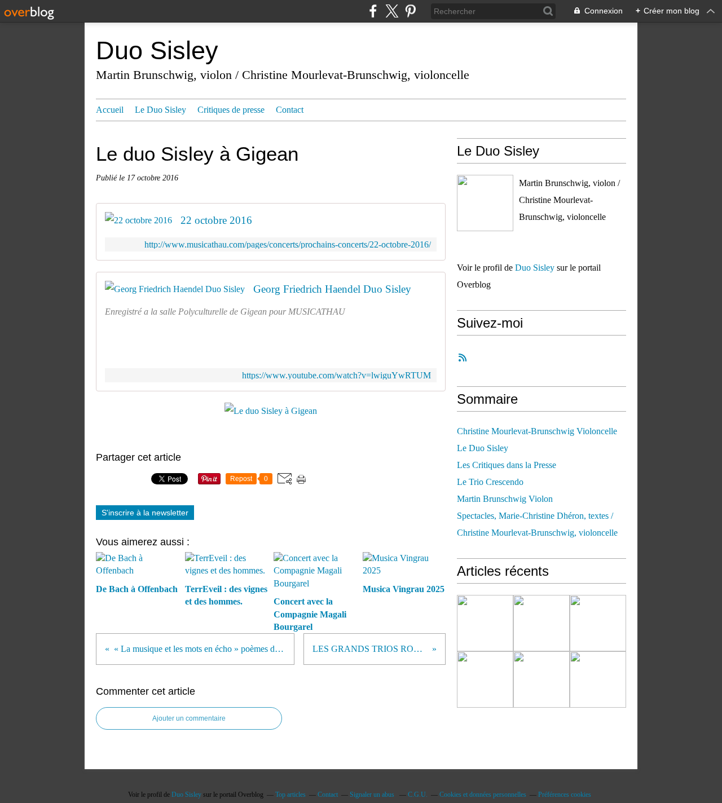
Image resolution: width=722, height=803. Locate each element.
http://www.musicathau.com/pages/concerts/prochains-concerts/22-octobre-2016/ (287, 244)
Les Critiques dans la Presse (506, 465)
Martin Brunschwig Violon (505, 499)
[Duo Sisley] (485, 203)
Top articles (290, 794)
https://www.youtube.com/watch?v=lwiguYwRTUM (336, 375)
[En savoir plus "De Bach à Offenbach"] (485, 623)
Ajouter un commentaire (189, 718)
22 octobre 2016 (216, 220)
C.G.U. (418, 794)
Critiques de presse (231, 109)
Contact (289, 109)
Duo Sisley (157, 50)
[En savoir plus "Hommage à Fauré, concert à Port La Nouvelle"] (598, 679)
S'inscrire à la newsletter (145, 512)
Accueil (110, 109)
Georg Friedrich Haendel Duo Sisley (332, 289)
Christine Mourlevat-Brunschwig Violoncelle (537, 431)
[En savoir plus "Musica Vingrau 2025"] (485, 679)
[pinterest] (410, 11)
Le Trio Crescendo (490, 482)
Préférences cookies (564, 794)
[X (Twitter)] (392, 11)
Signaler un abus (373, 794)
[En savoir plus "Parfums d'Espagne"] (541, 679)
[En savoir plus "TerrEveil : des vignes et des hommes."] (541, 623)
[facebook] (373, 11)
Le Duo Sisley (160, 109)
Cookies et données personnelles (482, 794)
